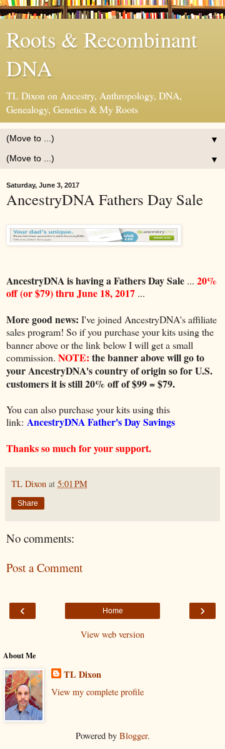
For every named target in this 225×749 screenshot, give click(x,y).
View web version (112, 634)
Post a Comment (44, 567)
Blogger (133, 735)
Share (28, 503)
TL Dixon (82, 674)
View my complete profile (97, 692)
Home (112, 610)
